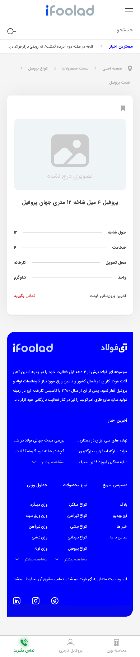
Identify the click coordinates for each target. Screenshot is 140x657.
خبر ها (122, 526)
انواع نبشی (78, 526)
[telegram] (55, 601)
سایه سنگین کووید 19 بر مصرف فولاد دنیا (95, 462)
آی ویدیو (120, 515)
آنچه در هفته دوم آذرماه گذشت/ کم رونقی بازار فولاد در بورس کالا (50, 46)
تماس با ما (118, 537)
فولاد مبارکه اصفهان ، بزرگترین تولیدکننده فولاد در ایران (84, 451)
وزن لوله (40, 548)
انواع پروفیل (77, 548)
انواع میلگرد (78, 504)
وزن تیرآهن (38, 526)
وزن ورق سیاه (36, 515)
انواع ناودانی (77, 537)
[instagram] (35, 601)
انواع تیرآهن (77, 515)
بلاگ (123, 504)
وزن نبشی (39, 537)
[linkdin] (16, 601)
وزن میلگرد (38, 504)
